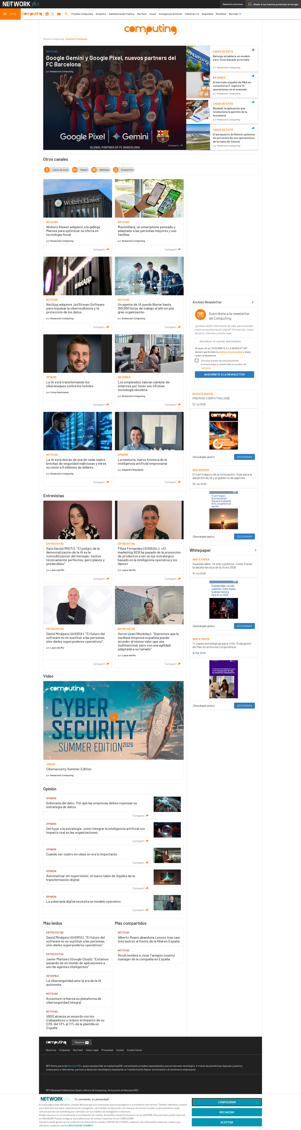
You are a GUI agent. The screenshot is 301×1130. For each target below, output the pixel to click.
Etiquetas (64, 1049)
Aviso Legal (92, 1049)
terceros (206, 367)
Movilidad (221, 13)
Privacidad (107, 1049)
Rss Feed (78, 1049)
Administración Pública (121, 13)
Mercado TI (235, 13)
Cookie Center (134, 1049)
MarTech (142, 13)
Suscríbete (224, 374)
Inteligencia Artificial (170, 13)
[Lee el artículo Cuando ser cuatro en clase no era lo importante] (113, 856)
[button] (10, 13)
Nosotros (51, 1049)
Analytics (101, 13)
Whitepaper (200, 550)
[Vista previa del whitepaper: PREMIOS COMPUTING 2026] (224, 431)
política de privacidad (230, 351)
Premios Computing (82, 13)
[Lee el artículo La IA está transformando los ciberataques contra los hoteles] (77, 371)
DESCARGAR (244, 456)
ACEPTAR (227, 1122)
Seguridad (207, 13)
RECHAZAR (226, 1112)
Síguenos (80, 1042)
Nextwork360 (74, 1065)
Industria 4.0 (192, 13)
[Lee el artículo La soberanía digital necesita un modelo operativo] (113, 903)
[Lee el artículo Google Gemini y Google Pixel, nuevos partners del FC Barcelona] (114, 98)
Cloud (152, 13)
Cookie (120, 1049)
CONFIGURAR (227, 1102)
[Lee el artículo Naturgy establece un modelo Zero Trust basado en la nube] (222, 59)
